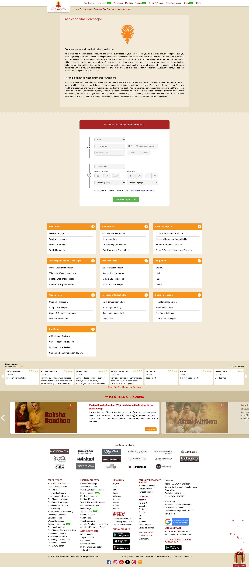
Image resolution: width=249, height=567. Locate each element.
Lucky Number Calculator (91, 547)
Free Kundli (52, 490)
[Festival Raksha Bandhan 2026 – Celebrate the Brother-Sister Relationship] (46, 432)
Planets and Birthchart (122, 525)
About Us (143, 500)
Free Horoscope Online (166, 302)
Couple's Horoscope (58, 302)
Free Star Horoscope (111, 9)
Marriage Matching (88, 499)
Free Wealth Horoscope (58, 505)
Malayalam (117, 496)
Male (133, 153)
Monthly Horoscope (58, 244)
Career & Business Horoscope (63, 313)
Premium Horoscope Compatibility (171, 239)
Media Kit (143, 506)
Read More (150, 429)
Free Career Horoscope (58, 502)
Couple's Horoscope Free (114, 233)
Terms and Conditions (183, 556)
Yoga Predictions (87, 521)
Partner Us (143, 503)
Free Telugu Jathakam (57, 536)
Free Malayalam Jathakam (59, 540)
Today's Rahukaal (87, 550)
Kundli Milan (107, 318)
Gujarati (116, 505)
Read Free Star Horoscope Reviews (124, 387)
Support (142, 512)
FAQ (140, 515)
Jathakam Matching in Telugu (92, 527)
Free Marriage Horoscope (59, 499)
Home (75, 9)
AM (148, 176)
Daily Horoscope (56, 233)
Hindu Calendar (86, 534)
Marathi (116, 502)
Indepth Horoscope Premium (169, 244)
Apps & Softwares (156, 3)
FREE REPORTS (55, 480)
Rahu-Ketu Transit (87, 515)
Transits (138, 3)
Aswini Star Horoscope (112, 268)
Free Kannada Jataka (57, 543)
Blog (141, 518)
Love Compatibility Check (114, 302)
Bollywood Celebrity (147, 486)
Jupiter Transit (86, 512)
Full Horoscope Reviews (60, 347)
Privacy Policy (149, 190)
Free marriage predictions (114, 244)
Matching (129, 3)
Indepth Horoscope (58, 307)
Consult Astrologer (173, 3)
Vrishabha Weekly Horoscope (62, 273)
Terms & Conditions (133, 190)
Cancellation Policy (163, 556)
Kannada (116, 499)
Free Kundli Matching (56, 527)
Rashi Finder (85, 541)
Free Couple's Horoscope (58, 484)
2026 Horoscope (87, 493)
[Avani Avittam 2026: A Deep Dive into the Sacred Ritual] (197, 432)
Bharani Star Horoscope (113, 273)
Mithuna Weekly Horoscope (61, 279)
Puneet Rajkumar (146, 492)
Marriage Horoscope (58, 318)
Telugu (159, 284)
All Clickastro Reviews (59, 336)
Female (145, 153)
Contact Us (143, 509)
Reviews (142, 522)
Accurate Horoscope (122, 518)
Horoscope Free (109, 239)
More (198, 3)
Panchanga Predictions (57, 515)
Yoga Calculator (87, 538)
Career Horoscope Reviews (61, 342)
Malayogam (144, 539)
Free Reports (89, 3)
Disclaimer (149, 556)
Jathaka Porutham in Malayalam (94, 524)
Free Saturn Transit (56, 546)
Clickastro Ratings (146, 528)
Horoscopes (101, 3)
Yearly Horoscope (57, 250)
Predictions (118, 3)
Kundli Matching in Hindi (113, 313)
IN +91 (130, 146)
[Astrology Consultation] (174, 551)
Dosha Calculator (87, 544)
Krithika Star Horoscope (113, 279)
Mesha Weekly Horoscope (61, 268)
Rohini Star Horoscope (112, 284)
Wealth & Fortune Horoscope (92, 502)
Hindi (158, 273)
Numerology (85, 508)
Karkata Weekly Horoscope (61, 284)
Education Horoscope (89, 505)
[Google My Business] (177, 525)
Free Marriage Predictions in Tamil (62, 530)
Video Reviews (145, 525)
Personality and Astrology (123, 522)
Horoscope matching (111, 307)
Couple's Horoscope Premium (169, 233)
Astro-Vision (61, 556)
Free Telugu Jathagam (166, 318)
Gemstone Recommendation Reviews (66, 353)
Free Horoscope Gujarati (58, 496)
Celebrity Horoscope (57, 524)
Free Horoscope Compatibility (116, 250)
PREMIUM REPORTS (89, 480)
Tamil (158, 279)
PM (155, 176)
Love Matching (54, 508)
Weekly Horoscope (58, 239)
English (159, 268)
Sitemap (139, 556)
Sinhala (116, 508)
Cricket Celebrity (145, 489)
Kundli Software (145, 536)
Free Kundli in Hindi (164, 307)
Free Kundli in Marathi (57, 533)
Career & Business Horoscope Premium (174, 250)
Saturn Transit (86, 518)
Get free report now (126, 199)
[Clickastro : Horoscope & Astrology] (122, 550)
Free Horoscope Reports (90, 9)
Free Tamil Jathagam (165, 313)
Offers (186, 3)
